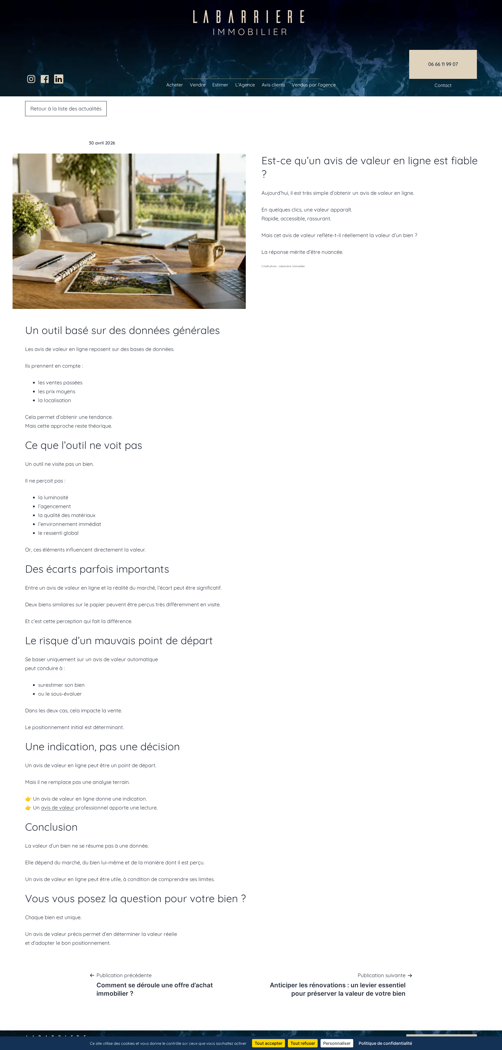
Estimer (220, 85)
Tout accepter (268, 1043)
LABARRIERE (251, 20)
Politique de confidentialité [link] (385, 1043)
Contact (443, 85)
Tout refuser (302, 1043)
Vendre (198, 85)
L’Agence (245, 85)
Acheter (174, 85)
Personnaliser (337, 1043)
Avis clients (273, 85)
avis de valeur (57, 807)
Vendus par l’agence (314, 85)
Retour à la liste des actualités (65, 108)
